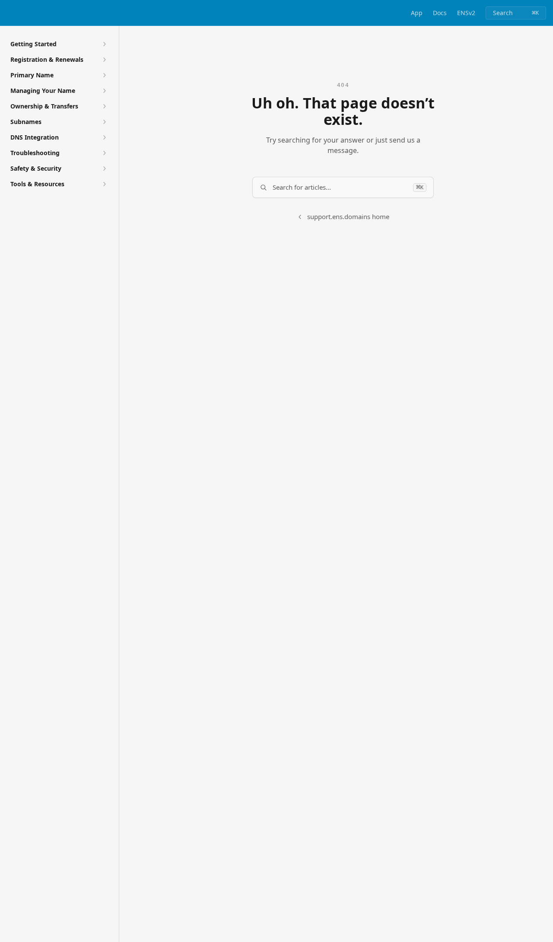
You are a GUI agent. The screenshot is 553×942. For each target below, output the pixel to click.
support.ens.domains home (348, 216)
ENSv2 (466, 13)
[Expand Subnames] (104, 122)
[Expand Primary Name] (104, 75)
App (417, 13)
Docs (440, 13)
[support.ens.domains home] (8, 13)
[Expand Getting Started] (104, 44)
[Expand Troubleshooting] (104, 153)
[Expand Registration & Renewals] (104, 60)
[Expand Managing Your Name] (104, 91)
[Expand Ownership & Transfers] (104, 106)
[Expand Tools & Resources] (104, 184)
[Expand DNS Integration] (104, 137)
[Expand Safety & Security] (104, 168)
